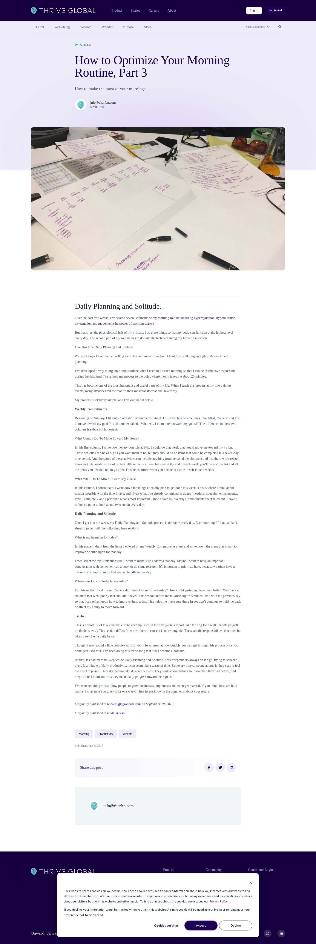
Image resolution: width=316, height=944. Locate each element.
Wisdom (85, 27)
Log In (254, 10)
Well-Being (62, 27)
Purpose (128, 27)
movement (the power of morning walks (125, 323)
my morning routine (166, 318)
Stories (135, 10)
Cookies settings (166, 925)
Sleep (148, 27)
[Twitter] (220, 767)
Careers (154, 10)
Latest (40, 27)
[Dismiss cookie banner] (250, 882)
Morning (84, 734)
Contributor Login (260, 870)
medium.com (116, 713)
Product (117, 10)
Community (214, 870)
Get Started (275, 10)
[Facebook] (209, 767)
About (171, 10)
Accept (201, 925)
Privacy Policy (218, 901)
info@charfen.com (103, 102)
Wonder (107, 27)
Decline (236, 925)
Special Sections (255, 26)
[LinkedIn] (231, 767)
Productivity (105, 734)
